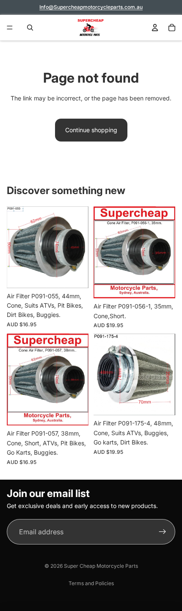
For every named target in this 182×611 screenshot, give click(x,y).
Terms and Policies (91, 583)
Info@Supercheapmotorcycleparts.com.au (91, 7)
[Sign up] (162, 532)
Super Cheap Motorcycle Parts (101, 566)
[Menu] (9, 27)
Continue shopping (91, 129)
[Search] (28, 27)
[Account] (155, 27)
